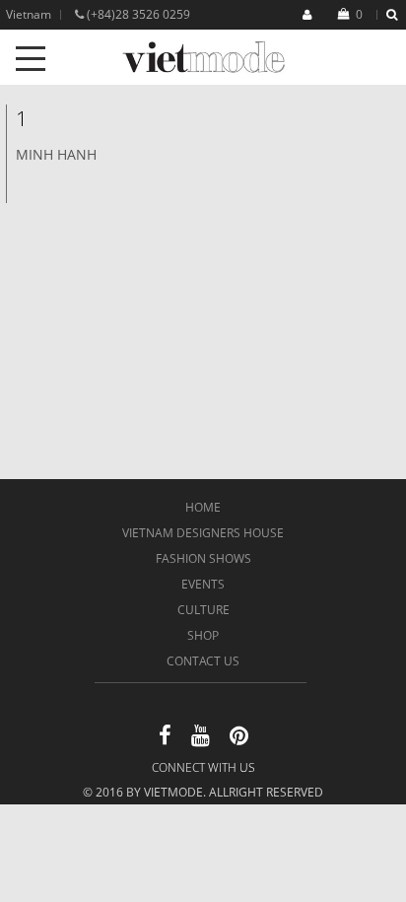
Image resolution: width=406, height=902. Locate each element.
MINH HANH (56, 154)
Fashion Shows (203, 558)
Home (203, 507)
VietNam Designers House (203, 532)
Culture (203, 609)
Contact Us (203, 661)
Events (203, 584)
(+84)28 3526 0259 (137, 14)
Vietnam (28, 14)
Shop (203, 635)
